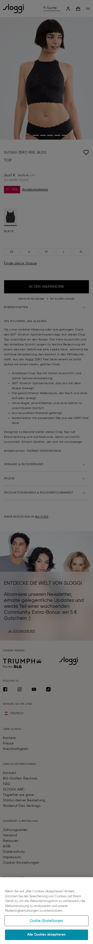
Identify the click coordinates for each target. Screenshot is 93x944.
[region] (46, 910)
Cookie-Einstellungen (46, 920)
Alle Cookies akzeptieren (46, 934)
